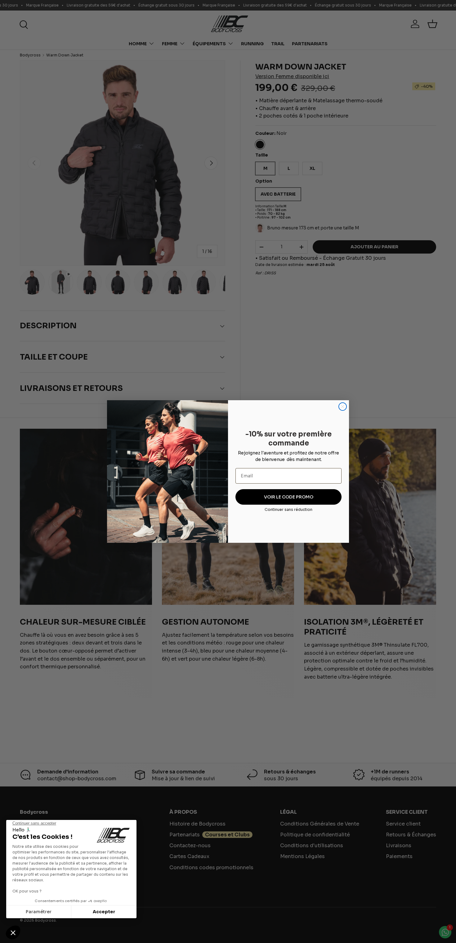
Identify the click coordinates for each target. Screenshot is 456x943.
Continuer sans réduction (288, 509)
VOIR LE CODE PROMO (288, 497)
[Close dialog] (342, 406)
